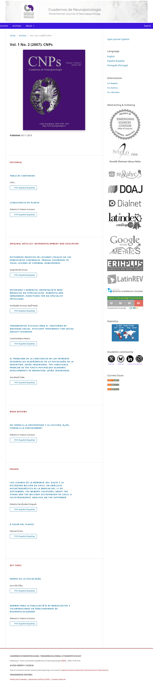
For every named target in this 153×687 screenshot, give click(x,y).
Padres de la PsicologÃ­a (25, 579)
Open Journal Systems (118, 39)
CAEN (63, 661)
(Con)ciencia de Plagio (24, 202)
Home (12, 35)
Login (145, 2)
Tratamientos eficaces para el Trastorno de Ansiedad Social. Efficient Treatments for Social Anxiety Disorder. (42, 329)
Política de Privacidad (18, 679)
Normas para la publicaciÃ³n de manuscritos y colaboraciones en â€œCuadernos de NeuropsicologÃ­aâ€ (40, 608)
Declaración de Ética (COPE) (39, 679)
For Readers (112, 83)
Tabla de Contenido (22, 176)
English (111, 56)
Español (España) (115, 60)
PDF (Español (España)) (24, 187)
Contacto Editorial (58, 679)
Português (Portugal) (117, 65)
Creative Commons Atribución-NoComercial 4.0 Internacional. (84, 670)
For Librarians (113, 92)
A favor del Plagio (22, 524)
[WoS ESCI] (125, 124)
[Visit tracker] (125, 332)
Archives (17, 25)
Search (147, 25)
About (29, 25)
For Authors (112, 87)
